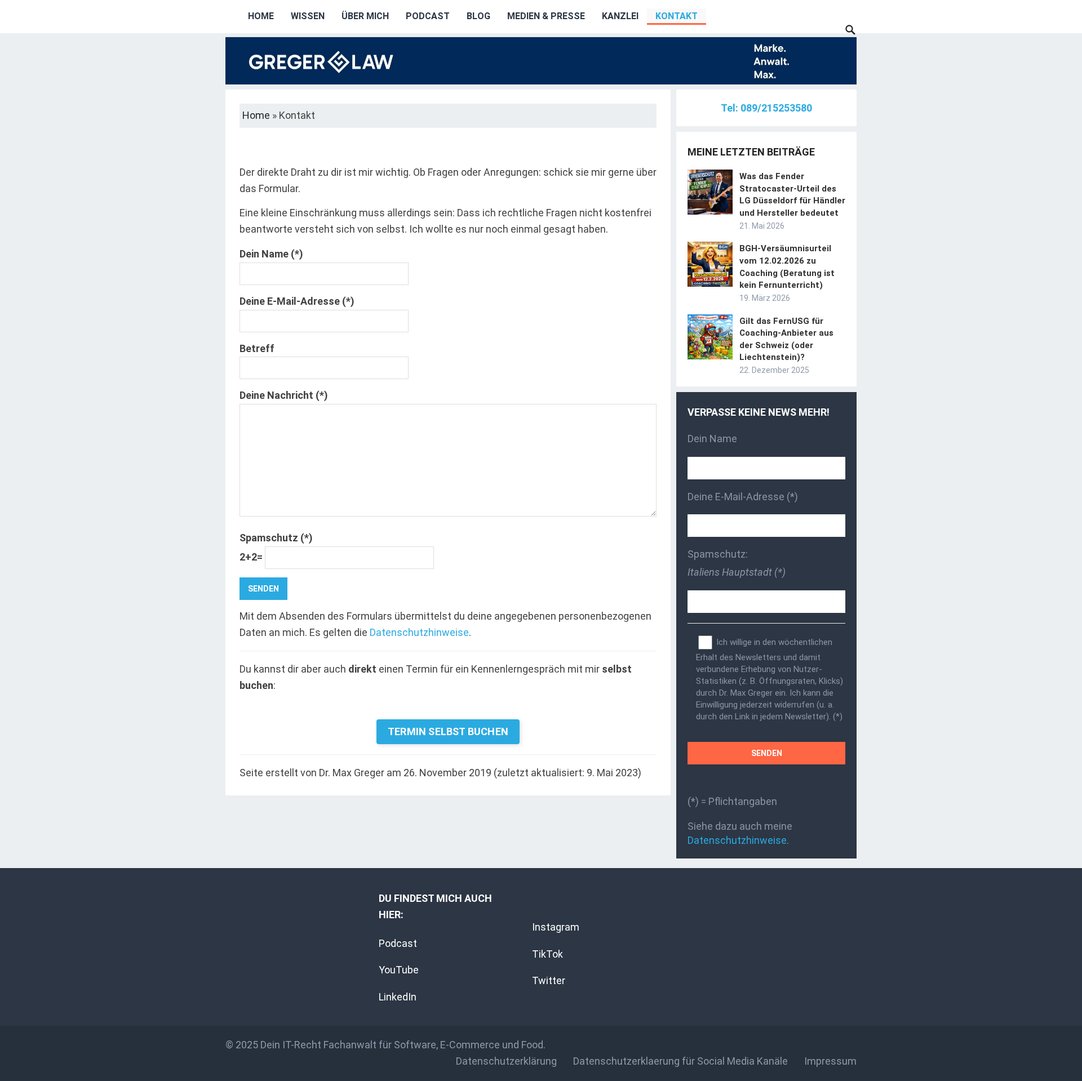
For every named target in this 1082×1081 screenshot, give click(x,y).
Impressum (830, 1061)
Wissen (308, 16)
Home (261, 16)
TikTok (547, 954)
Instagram (555, 927)
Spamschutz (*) (276, 547)
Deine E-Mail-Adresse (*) (297, 301)
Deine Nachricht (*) (284, 395)
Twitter (548, 980)
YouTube (399, 970)
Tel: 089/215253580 (766, 108)
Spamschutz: (737, 563)
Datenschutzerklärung (506, 1061)
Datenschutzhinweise (419, 632)
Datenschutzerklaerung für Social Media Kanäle (680, 1061)
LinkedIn (397, 997)
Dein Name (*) (271, 254)
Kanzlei (620, 16)
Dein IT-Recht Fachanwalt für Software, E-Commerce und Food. (403, 1045)
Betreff (257, 348)
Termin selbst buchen (448, 731)
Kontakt (676, 16)
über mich (365, 16)
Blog (478, 16)
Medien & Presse (546, 16)
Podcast (428, 16)
